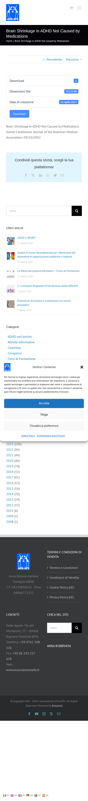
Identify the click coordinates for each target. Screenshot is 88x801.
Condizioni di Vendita (64, 577)
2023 (10, 444)
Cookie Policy (28, 435)
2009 (10, 516)
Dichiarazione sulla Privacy (51, 435)
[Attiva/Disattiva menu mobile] (80, 8)
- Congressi (13, 353)
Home (9, 40)
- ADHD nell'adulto (19, 336)
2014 (10, 494)
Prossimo (72, 59)
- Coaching (13, 348)
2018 (10, 472)
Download (19, 114)
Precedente (54, 59)
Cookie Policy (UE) (62, 587)
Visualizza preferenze (44, 425)
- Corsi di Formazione (20, 359)
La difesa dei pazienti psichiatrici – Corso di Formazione (48, 271)
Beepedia (57, 705)
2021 (10, 455)
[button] (82, 367)
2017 (9, 477)
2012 (10, 505)
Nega (44, 414)
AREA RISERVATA (59, 646)
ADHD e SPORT (26, 237)
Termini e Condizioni (64, 568)
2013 (10, 499)
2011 (10, 510)
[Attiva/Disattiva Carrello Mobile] (71, 8)
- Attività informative (20, 342)
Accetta (44, 403)
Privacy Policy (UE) (62, 597)
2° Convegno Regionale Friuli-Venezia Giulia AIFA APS (47, 286)
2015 (10, 488)
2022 (10, 449)
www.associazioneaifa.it (22, 670)
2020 (10, 461)
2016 (10, 483)
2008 (10, 522)
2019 (10, 466)
